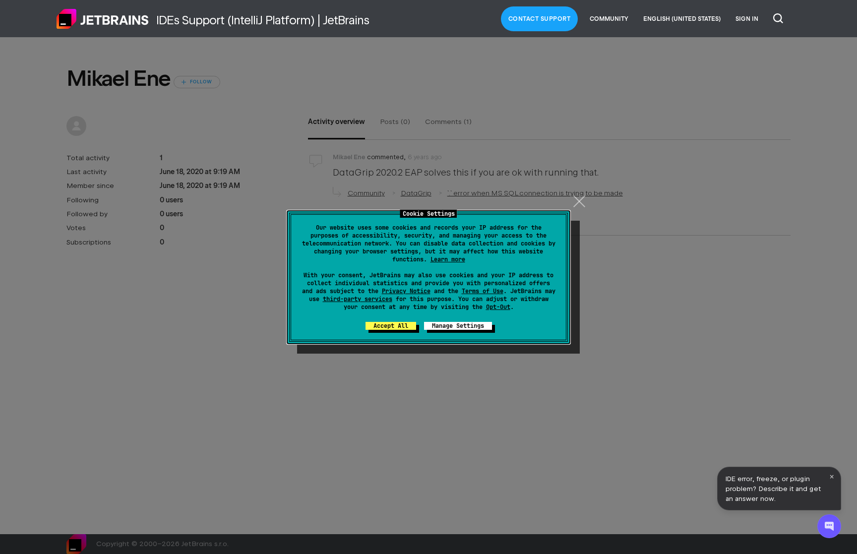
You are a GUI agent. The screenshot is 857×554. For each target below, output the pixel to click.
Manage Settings (458, 326)
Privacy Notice (406, 291)
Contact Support (539, 18)
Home (103, 19)
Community (609, 18)
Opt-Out (498, 307)
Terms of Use (482, 291)
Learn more (447, 259)
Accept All (390, 326)
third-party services (357, 299)
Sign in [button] (746, 18)
